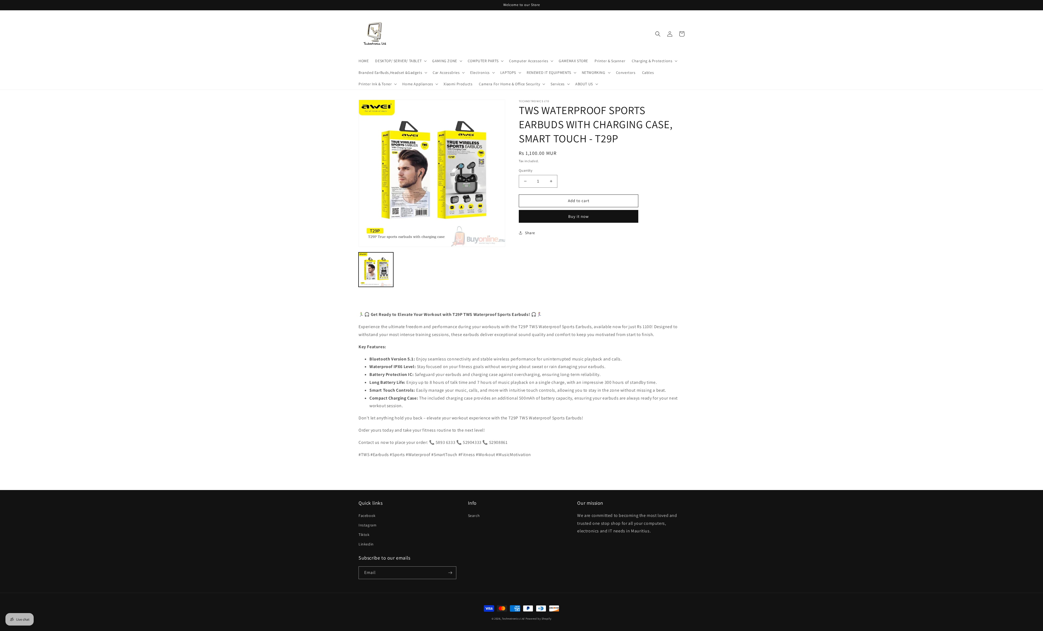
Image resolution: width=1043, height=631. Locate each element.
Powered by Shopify (539, 618)
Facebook (367, 515)
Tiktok (364, 534)
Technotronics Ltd (513, 618)
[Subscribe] (450, 572)
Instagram (367, 525)
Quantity (525, 170)
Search (474, 515)
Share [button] (530, 232)
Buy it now (578, 216)
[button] (400, 61)
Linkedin (366, 544)
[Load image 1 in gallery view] (376, 269)
